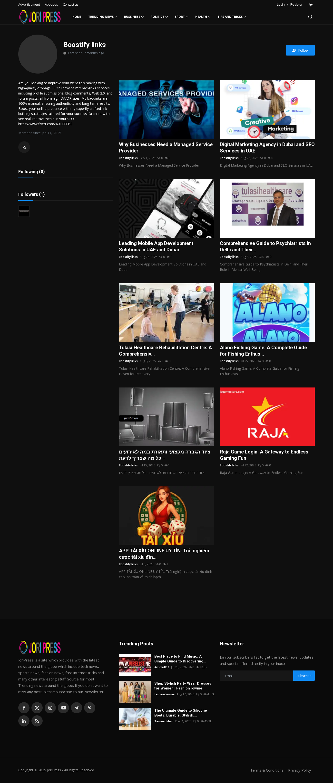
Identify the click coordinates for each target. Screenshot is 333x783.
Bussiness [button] (132, 17)
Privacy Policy (299, 770)
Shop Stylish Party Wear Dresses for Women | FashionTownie (182, 685)
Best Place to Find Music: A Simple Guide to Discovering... (180, 658)
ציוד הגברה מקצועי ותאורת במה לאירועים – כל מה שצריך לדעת (164, 455)
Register (296, 4)
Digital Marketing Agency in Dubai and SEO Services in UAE (267, 148)
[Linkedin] (23, 720)
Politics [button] (157, 17)
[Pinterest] (89, 707)
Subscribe (304, 675)
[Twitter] (37, 707)
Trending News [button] (101, 17)
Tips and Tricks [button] (230, 17)
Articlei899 (161, 667)
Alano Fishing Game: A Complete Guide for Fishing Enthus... (263, 351)
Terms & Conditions (267, 770)
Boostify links (128, 158)
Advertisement (29, 4)
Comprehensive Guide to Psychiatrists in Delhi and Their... (265, 246)
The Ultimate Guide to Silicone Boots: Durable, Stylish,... (180, 712)
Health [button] (201, 17)
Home (76, 17)
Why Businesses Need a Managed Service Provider (166, 148)
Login (281, 4)
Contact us (70, 4)
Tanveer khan (163, 721)
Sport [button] (180, 17)
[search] (310, 16)
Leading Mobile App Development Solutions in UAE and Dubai (156, 246)
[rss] (37, 720)
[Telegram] (76, 707)
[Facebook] (23, 707)
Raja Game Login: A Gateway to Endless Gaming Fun (264, 455)
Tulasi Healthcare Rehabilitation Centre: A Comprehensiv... (165, 351)
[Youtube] (63, 707)
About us (51, 4)
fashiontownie (164, 694)
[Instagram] (50, 707)
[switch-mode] (311, 5)
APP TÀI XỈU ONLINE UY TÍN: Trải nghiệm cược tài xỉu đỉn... (164, 554)
